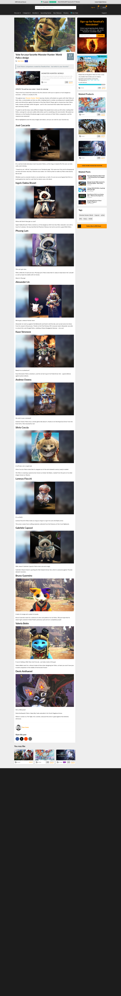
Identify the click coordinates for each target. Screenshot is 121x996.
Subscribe (100, 35)
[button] (20, 2)
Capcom (97, 215)
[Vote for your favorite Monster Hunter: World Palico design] (26, 739)
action (103, 215)
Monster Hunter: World (33, 98)
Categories (26, 13)
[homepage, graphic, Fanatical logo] (23, 8)
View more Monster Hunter (92, 165)
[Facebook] (17, 739)
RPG (80, 219)
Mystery (65, 13)
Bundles (35, 13)
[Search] (74, 7)
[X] (21, 739)
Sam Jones (21, 61)
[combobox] (62, 7)
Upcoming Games (46, 13)
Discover (17, 13)
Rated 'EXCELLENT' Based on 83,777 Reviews (69, 2)
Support (104, 13)
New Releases (57, 13)
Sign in (93, 7)
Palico (85, 219)
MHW (90, 219)
